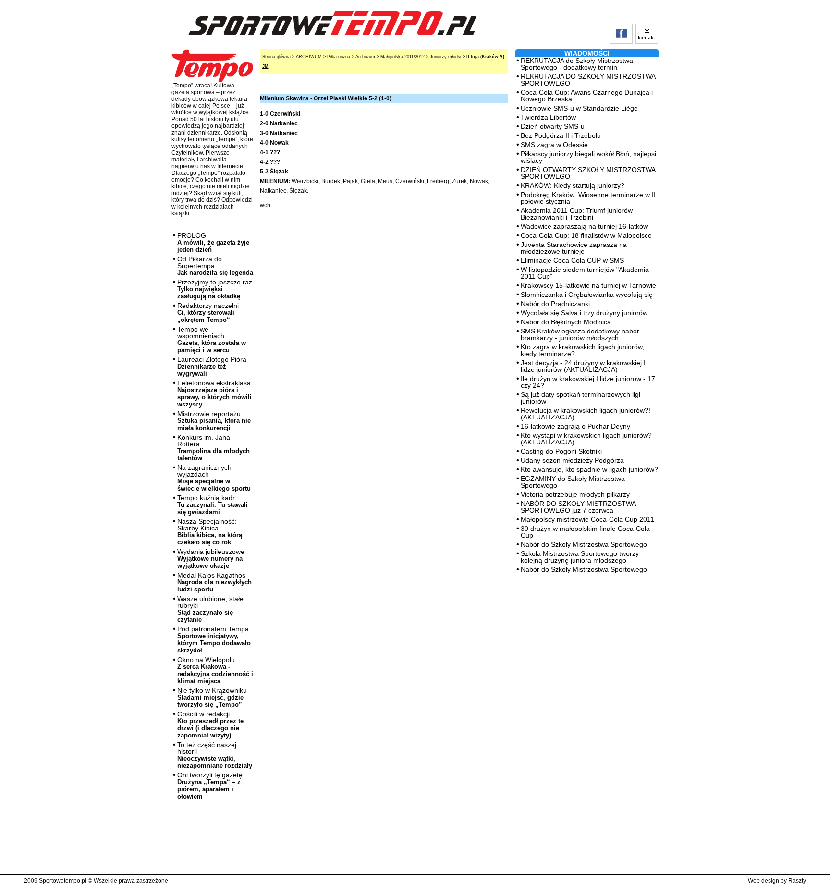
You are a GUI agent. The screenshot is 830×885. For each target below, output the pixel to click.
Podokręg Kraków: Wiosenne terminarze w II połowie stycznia (588, 198)
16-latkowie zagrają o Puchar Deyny (575, 426)
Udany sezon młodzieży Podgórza (572, 460)
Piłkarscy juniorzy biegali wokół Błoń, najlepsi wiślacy (588, 157)
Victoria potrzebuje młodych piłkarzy (575, 494)
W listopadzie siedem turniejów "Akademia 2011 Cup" (585, 273)
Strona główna (276, 56)
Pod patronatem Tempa (214, 639)
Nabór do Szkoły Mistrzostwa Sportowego (584, 544)
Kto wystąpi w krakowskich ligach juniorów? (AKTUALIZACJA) (586, 438)
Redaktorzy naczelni (208, 312)
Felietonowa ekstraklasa (214, 393)
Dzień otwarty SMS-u (553, 126)
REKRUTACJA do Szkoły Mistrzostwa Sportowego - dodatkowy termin (577, 64)
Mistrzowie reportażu (214, 420)
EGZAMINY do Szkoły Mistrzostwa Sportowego (573, 482)
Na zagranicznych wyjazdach (214, 478)
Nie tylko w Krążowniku (212, 697)
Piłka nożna (338, 56)
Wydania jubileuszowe (210, 558)
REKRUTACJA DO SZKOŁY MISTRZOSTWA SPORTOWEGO (588, 80)
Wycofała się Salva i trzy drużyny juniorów (584, 313)
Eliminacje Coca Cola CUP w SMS (572, 260)
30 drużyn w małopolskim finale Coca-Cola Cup (585, 532)
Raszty (797, 880)
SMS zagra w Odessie (554, 144)
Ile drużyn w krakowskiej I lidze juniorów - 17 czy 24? (588, 382)
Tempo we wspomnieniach (211, 339)
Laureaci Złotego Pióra (211, 366)
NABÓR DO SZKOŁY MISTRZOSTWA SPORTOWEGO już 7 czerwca (578, 507)
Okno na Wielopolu (215, 670)
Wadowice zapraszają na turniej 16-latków (584, 226)
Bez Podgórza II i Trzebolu (561, 135)
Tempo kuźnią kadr (212, 505)
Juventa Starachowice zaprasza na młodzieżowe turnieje (574, 248)
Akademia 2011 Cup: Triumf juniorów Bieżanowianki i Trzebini (577, 214)
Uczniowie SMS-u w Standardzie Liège (579, 108)
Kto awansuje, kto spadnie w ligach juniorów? (589, 469)
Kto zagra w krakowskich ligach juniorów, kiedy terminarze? (582, 350)
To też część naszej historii (214, 755)
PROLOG (213, 242)
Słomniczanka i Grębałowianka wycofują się (587, 294)
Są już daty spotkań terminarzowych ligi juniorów (580, 398)
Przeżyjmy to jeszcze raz (214, 289)
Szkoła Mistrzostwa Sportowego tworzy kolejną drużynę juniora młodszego (580, 557)
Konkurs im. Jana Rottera (213, 447)
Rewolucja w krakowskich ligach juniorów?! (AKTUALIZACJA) (585, 413)
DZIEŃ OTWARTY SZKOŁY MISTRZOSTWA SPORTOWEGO (588, 173)
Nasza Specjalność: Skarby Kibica (209, 531)
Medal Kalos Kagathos (214, 582)
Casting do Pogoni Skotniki (561, 451)
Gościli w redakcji (210, 724)
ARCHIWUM (309, 56)
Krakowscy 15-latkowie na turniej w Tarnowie (588, 285)
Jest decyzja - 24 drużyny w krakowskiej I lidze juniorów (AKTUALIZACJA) (583, 366)
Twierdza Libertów (548, 117)
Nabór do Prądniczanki (555, 303)
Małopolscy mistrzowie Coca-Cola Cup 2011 (587, 519)
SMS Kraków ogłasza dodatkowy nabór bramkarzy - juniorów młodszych (580, 334)
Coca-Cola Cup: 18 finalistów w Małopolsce (586, 235)
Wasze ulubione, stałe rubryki (210, 609)
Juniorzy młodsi (445, 56)
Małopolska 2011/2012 (402, 56)
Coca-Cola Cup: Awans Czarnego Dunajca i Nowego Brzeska (587, 95)
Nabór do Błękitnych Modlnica (566, 322)
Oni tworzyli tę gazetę (210, 785)
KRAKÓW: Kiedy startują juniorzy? (572, 185)
